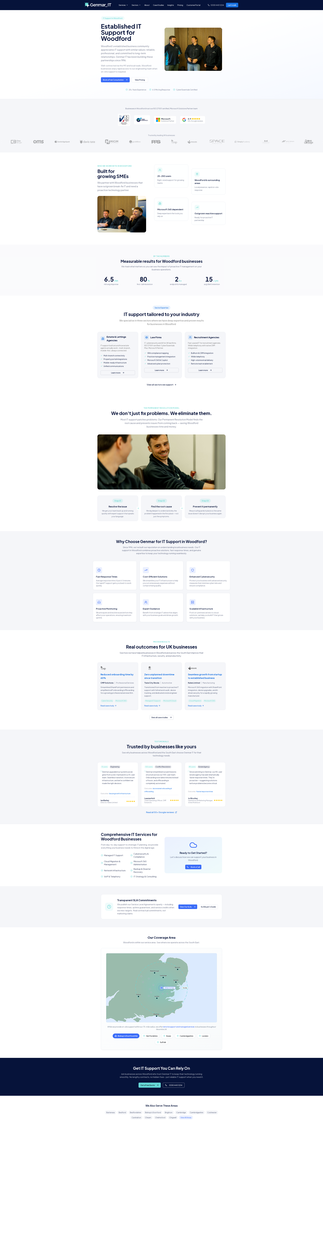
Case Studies (158, 5)
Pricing (180, 5)
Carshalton (136, 1117)
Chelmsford (160, 1117)
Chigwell (172, 1117)
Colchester (212, 1112)
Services (122, 5)
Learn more (115, 373)
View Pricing (140, 80)
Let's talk (232, 5)
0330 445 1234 (175, 1085)
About (147, 5)
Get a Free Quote (148, 1085)
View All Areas (185, 1117)
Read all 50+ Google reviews (160, 812)
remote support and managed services (179, 1027)
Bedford (122, 1112)
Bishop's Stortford (153, 1112)
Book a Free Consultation (113, 80)
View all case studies (159, 717)
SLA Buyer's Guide (208, 907)
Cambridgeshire (196, 1112)
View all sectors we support (160, 384)
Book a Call (195, 867)
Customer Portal (193, 5)
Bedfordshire (135, 1112)
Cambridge (181, 1112)
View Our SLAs (186, 907)
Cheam (148, 1117)
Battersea (110, 1112)
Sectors (135, 5)
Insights (170, 5)
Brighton (168, 1112)
